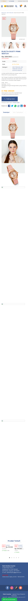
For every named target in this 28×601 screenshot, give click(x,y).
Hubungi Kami (10, 99)
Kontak (12, 1)
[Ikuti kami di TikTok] (16, 589)
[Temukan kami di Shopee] (20, 589)
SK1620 (8, 545)
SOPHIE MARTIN (17, 70)
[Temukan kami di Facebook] (7, 589)
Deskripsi (6, 112)
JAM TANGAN (16, 67)
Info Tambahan (18, 112)
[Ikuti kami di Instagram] (12, 589)
